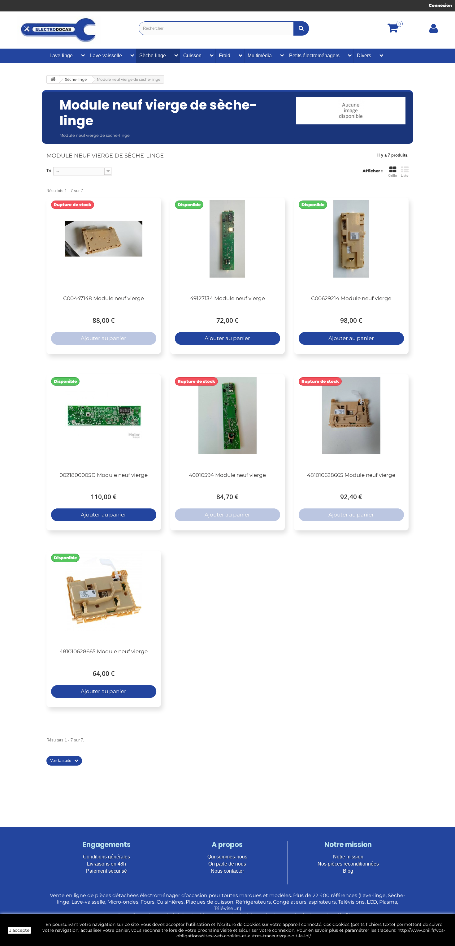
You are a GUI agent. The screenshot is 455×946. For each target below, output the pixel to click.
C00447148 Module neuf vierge (103, 298)
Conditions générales (106, 856)
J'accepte (19, 930)
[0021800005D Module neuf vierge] (103, 415)
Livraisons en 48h (106, 863)
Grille (392, 175)
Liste (405, 175)
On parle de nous (227, 863)
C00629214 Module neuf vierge (351, 298)
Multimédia (260, 55)
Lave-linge (61, 55)
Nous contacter (227, 871)
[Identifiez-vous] (433, 30)
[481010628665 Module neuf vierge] (351, 415)
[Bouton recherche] (301, 28)
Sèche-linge (152, 55)
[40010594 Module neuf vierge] (227, 415)
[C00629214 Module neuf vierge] (351, 239)
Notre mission (348, 856)
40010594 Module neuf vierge (227, 475)
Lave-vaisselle (106, 55)
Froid (224, 55)
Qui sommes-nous (227, 856)
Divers (364, 55)
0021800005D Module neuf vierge (103, 475)
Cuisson (192, 55)
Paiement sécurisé (106, 871)
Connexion (440, 5)
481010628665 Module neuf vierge (351, 475)
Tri (48, 170)
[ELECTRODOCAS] (59, 30)
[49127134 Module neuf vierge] (227, 239)
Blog (348, 871)
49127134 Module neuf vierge (227, 298)
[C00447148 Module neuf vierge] (103, 239)
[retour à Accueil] (53, 79)
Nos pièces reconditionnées (348, 863)
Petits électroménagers (314, 55)
